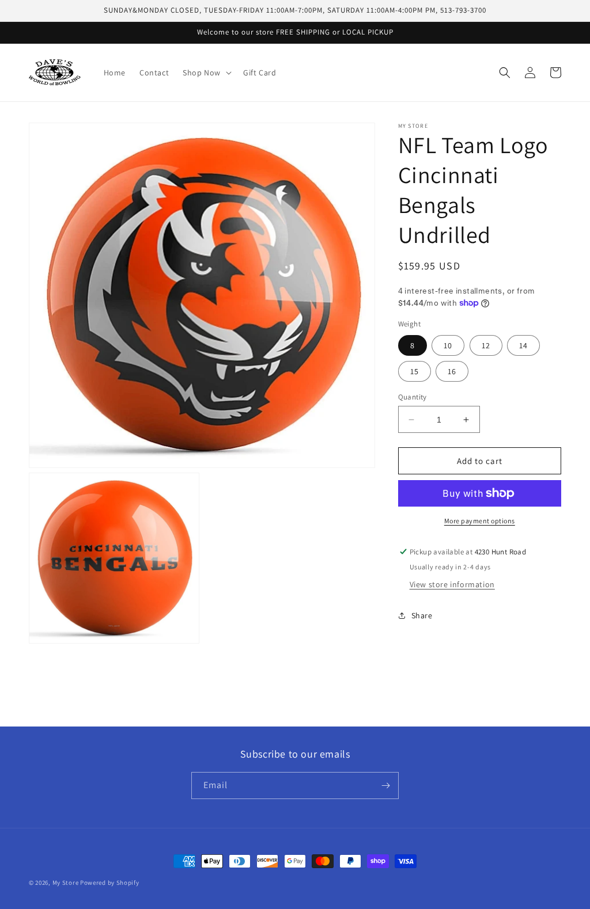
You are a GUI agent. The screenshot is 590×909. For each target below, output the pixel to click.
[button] (206, 72)
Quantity (412, 397)
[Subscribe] (385, 785)
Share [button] (422, 615)
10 (448, 345)
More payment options (479, 520)
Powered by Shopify (109, 882)
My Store (65, 882)
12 (486, 345)
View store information (452, 584)
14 (523, 345)
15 (414, 371)
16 (452, 371)
